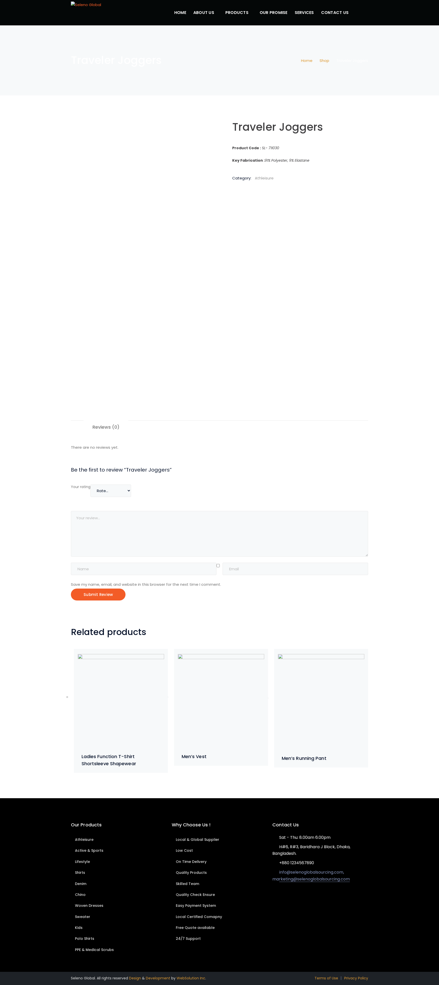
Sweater (82, 916)
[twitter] (273, 896)
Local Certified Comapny (199, 916)
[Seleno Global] (86, 4)
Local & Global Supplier (197, 839)
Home (306, 60)
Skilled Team (187, 883)
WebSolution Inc (191, 978)
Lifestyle (82, 861)
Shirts (80, 872)
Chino (80, 894)
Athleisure (264, 178)
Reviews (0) (105, 427)
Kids (79, 927)
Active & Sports (89, 850)
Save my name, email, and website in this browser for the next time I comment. (146, 584)
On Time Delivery (191, 861)
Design (135, 978)
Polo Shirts (84, 938)
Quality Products (191, 872)
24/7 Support (188, 938)
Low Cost (184, 850)
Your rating (80, 487)
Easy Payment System (196, 905)
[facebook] (281, 896)
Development (158, 978)
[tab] (106, 427)
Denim (80, 883)
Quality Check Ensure (195, 894)
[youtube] (289, 896)
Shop (324, 60)
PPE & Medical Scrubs (94, 949)
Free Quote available (195, 927)
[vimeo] (296, 896)
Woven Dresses (89, 905)
